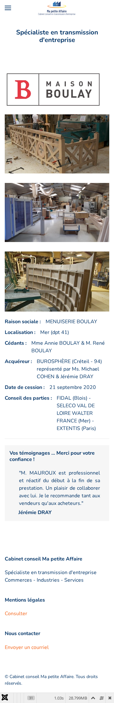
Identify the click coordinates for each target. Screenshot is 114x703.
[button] (8, 8)
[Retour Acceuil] (57, 8)
